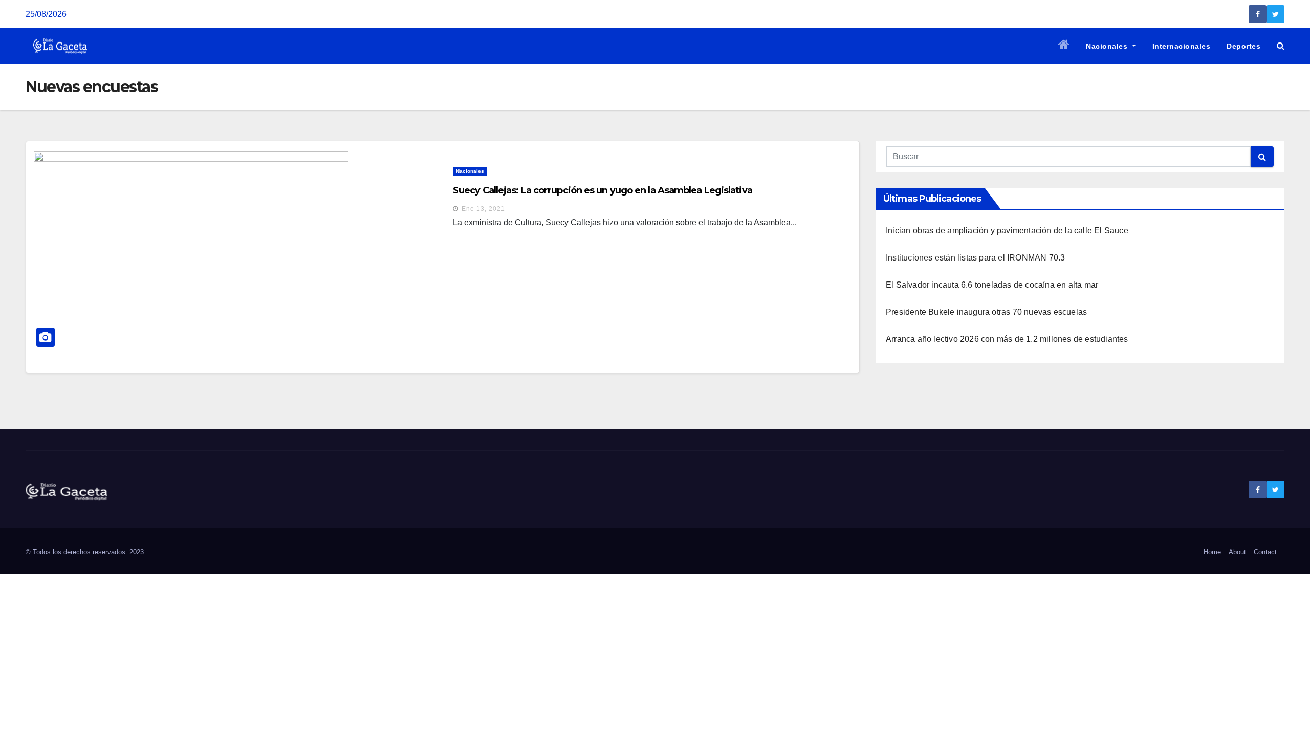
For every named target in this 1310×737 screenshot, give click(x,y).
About (1237, 552)
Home (1212, 552)
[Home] (1064, 46)
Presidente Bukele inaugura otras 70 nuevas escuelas (986, 312)
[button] (1280, 45)
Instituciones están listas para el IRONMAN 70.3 (975, 257)
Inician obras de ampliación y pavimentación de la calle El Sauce (1007, 230)
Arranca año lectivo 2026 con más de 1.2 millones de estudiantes (1007, 339)
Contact (1265, 552)
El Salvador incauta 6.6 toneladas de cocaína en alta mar (992, 284)
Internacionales (1181, 46)
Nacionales (1108, 46)
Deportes (1243, 46)
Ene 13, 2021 (483, 208)
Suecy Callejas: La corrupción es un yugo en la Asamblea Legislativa (602, 190)
